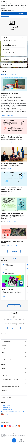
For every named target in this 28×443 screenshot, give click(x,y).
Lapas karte (4, 390)
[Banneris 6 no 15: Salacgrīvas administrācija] (14, 314)
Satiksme (9, 245)
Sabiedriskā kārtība (6, 383)
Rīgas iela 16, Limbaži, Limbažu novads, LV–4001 (13, 411)
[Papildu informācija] (7, 414)
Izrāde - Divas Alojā (7, 289)
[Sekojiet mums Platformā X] (8, 426)
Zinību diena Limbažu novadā (9, 93)
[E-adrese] (3, 414)
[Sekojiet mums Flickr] (13, 426)
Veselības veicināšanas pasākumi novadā (10, 386)
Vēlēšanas (9, 168)
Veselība (14, 221)
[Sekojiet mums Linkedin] (16, 426)
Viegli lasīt (4, 368)
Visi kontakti (7, 418)
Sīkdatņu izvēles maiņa (6, 397)
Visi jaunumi (14, 251)
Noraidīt (7, 13)
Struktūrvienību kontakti (7, 356)
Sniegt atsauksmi (14, 328)
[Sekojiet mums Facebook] (2, 426)
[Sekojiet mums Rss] (19, 426)
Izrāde (4, 296)
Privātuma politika (5, 372)
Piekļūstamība (5, 375)
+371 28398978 (6, 407)
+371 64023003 (6, 405)
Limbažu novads (10, 115)
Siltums (8, 142)
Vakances (4, 345)
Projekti (8, 221)
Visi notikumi (14, 305)
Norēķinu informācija (6, 341)
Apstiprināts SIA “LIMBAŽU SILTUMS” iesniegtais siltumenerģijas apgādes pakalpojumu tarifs (11, 189)
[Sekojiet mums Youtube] (5, 426)
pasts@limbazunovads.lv (8, 409)
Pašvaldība (4, 337)
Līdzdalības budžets (6, 394)
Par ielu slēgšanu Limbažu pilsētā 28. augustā (12, 241)
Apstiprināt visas (20, 13)
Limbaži (14, 245)
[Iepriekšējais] (3, 315)
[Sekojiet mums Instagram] (10, 426)
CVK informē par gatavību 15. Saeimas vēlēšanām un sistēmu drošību (12, 164)
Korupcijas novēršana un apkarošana (10, 379)
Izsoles (3, 352)
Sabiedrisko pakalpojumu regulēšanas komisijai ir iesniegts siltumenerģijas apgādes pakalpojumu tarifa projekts (12, 137)
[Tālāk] (25, 315)
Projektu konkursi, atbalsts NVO (8, 359)
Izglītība (3, 115)
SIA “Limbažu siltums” (6, 143)
